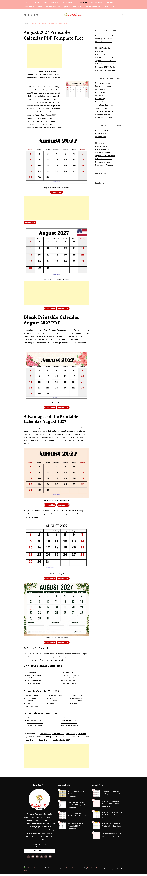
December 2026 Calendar (78, 703)
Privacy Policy (108, 869)
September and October (104, 108)
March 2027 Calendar (103, 42)
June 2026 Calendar (77, 698)
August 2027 (56, 737)
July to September (102, 149)
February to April (102, 133)
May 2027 (28, 737)
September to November (105, 156)
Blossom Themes (72, 868)
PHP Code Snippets (67, 875)
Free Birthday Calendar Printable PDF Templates (111, 824)
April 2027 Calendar (103, 45)
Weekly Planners (31, 672)
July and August (101, 102)
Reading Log (30, 678)
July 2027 (46, 737)
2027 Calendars (81, 2)
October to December (103, 159)
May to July (99, 143)
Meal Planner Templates (33, 683)
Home (27, 2)
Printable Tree (39, 850)
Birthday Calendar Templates (35, 723)
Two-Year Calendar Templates (69, 723)
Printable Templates (92, 7)
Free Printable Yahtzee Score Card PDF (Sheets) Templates (77, 805)
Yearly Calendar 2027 (61, 740)
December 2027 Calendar (105, 70)
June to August (101, 146)
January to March (101, 130)
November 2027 (31, 740)
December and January (104, 118)
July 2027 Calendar (102, 54)
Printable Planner (50, 2)
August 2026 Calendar (55, 701)
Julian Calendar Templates (68, 718)
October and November (104, 111)
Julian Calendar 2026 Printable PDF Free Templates (76, 794)
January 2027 (45, 734)
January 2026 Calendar (32, 695)
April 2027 (80, 734)
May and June (100, 95)
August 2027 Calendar (104, 57)
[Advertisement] (44, 56)
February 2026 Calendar (55, 695)
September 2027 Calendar (105, 61)
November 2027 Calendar (105, 67)
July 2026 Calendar (31, 701)
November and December (105, 114)
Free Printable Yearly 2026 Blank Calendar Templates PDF (112, 815)
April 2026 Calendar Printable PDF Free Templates (75, 826)
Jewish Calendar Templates (68, 720)
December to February (104, 165)
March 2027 (70, 734)
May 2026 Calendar (54, 698)
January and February (103, 83)
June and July (100, 99)
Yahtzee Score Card (53, 7)
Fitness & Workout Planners (34, 680)
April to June (100, 140)
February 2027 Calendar (104, 39)
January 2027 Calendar (104, 35)
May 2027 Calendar (102, 48)
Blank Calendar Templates (34, 720)
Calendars (37, 2)
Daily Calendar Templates (34, 718)
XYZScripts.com (80, 875)
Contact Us (118, 869)
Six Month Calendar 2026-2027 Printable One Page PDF (112, 836)
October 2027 (83, 737)
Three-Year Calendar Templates (69, 725)
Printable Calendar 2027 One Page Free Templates (77, 814)
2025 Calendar (95, 2)
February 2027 (58, 734)
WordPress (91, 868)
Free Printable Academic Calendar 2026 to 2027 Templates (111, 804)
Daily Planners (30, 670)
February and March (103, 86)
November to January (103, 162)
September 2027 (69, 737)
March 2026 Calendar (77, 695)
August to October (102, 152)
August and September (104, 105)
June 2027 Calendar (103, 51)
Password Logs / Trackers (34, 675)
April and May (100, 92)
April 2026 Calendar (31, 698)
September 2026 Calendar (79, 701)
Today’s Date (109, 2)
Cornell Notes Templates (68, 670)
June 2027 (37, 737)
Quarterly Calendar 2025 (72, 7)
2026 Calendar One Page (32, 706)
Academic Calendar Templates (35, 725)
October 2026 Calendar (32, 703)
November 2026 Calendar (55, 703)
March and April (101, 89)
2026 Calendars (66, 2)
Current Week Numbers (33, 7)
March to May (100, 137)
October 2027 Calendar (104, 64)
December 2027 (45, 740)
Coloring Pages (109, 7)
